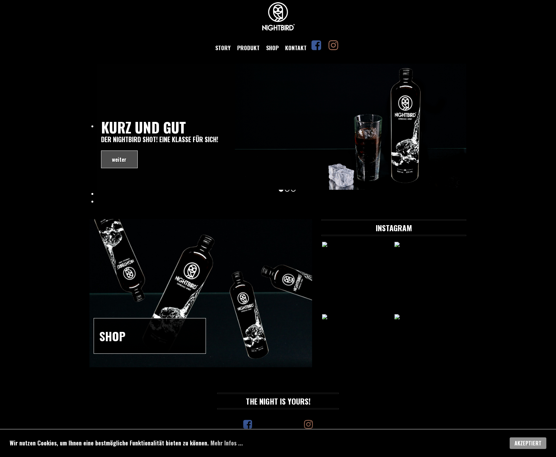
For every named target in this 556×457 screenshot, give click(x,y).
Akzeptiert (528, 443)
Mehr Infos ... (226, 443)
